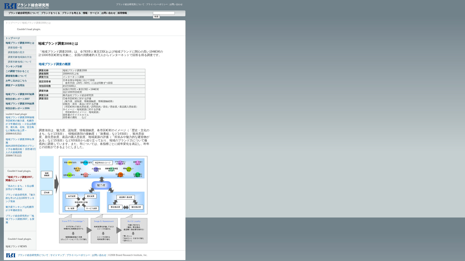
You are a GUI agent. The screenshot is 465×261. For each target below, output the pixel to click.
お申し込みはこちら (16, 80)
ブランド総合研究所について (130, 4)
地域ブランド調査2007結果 (20, 94)
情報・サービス (91, 13)
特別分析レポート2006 (18, 108)
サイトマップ (57, 255)
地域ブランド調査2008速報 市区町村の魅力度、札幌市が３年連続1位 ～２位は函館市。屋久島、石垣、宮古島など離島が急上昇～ (21, 124)
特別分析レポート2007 (18, 99)
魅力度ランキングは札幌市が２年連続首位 (20, 209)
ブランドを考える (71, 13)
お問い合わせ (176, 4)
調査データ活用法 (15, 85)
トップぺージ (13, 38)
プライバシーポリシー (157, 4)
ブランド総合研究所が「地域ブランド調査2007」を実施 (20, 219)
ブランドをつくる (50, 13)
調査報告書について (16, 75)
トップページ (13, 22)
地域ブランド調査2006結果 (20, 103)
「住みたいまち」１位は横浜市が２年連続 (20, 187)
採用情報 (122, 13)
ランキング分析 (14, 66)
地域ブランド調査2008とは (20, 43)
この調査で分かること (17, 71)
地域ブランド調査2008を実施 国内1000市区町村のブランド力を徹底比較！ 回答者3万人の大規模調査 (21, 146)
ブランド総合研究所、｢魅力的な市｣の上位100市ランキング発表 (20, 198)
